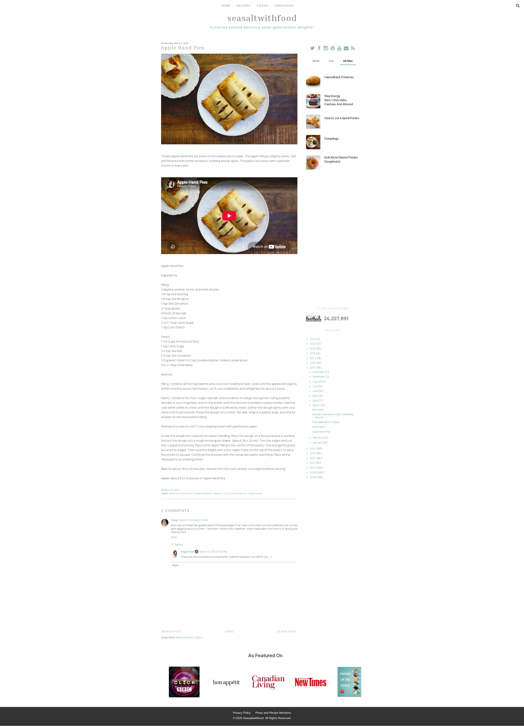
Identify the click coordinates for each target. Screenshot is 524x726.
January (318, 442)
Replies (179, 544)
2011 (312, 463)
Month (316, 61)
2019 (313, 348)
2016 (313, 363)
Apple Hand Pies (321, 431)
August (317, 381)
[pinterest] (333, 49)
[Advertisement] (332, 238)
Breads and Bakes (203, 493)
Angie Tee (187, 551)
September (319, 376)
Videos (262, 5)
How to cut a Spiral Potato (341, 118)
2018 (313, 353)
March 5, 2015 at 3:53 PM (213, 551)
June (316, 391)
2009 (313, 472)
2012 (312, 458)
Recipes (244, 5)
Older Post (286, 631)
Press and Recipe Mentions (273, 712)
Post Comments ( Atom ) (189, 637)
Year (331, 61)
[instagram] (326, 49)
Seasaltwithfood (262, 18)
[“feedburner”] (353, 49)
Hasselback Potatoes (339, 77)
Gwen (174, 520)
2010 (313, 467)
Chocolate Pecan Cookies (325, 422)
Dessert (218, 493)
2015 (312, 367)
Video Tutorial (255, 493)
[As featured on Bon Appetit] (225, 682)
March (317, 405)
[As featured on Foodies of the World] (349, 682)
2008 (313, 477)
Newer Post (172, 631)
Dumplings (331, 138)
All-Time (348, 61)
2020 (313, 343)
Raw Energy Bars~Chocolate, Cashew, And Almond (338, 100)
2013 (312, 453)
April (315, 400)
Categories (284, 5)
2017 (312, 358)
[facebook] (319, 49)
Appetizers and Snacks (181, 493)
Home (226, 5)
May (315, 396)
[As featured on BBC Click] (184, 682)
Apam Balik (318, 427)
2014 (313, 448)
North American (239, 493)
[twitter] (312, 49)
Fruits (226, 493)
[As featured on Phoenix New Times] (311, 682)
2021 (312, 339)
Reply (174, 537)
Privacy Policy (242, 712)
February (318, 437)
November (318, 372)
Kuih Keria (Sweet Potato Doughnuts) (341, 159)
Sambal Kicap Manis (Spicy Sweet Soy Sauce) (333, 416)
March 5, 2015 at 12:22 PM (194, 520)
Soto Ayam (318, 409)
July (315, 386)
